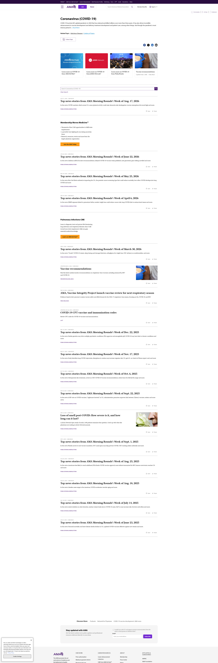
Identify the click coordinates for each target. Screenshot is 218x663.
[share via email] (156, 45)
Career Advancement (85, 2)
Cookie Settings (17, 656)
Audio (119, 2)
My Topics (205, 12)
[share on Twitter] (148, 45)
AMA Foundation (147, 661)
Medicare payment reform (83, 660)
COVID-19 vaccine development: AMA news (127, 621)
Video (131, 2)
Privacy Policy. (11, 652)
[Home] (58, 654)
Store (112, 2)
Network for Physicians (104, 621)
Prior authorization (81, 657)
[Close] (31, 640)
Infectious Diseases (77, 33)
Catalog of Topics (89, 33)
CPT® (116, 2)
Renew (92, 7)
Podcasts (93, 621)
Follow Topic (69, 39)
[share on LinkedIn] (152, 45)
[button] (156, 88)
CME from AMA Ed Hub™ (72, 2)
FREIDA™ (62, 2)
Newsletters (125, 2)
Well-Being (106, 2)
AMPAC (144, 658)
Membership (123, 657)
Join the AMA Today (70, 144)
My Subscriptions (197, 12)
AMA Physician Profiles (97, 2)
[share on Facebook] (144, 45)
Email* (114, 633)
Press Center (123, 660)
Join (82, 7)
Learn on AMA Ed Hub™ (70, 237)
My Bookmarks (214, 12)
